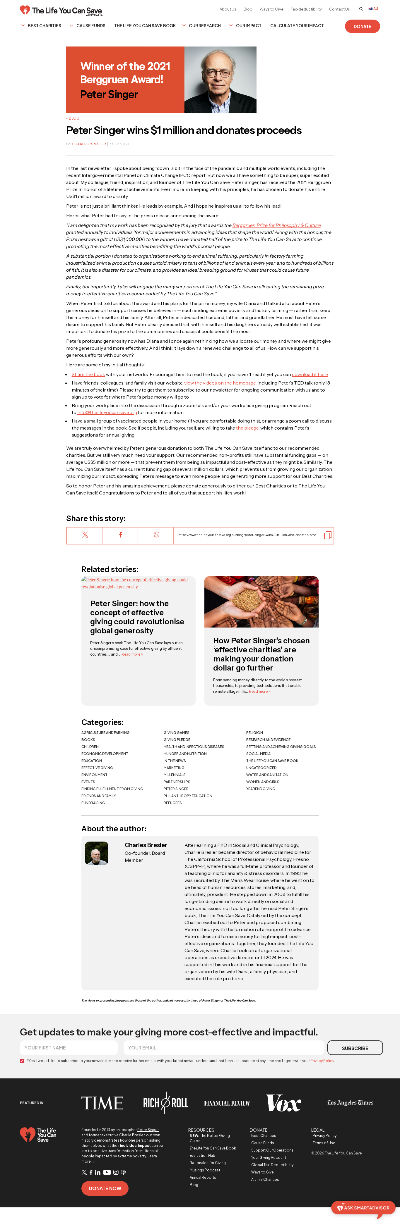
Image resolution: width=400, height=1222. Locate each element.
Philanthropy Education (188, 796)
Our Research (205, 25)
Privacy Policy (322, 1061)
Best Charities (44, 25)
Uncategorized (261, 768)
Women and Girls (262, 782)
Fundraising (93, 803)
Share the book (88, 374)
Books (88, 739)
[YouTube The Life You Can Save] (107, 1172)
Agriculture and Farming (105, 732)
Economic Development (104, 754)
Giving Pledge (177, 739)
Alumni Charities (265, 1179)
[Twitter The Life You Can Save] (84, 1172)
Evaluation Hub (202, 1155)
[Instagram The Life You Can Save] (115, 1172)
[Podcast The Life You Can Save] (123, 1172)
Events (88, 782)
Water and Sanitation (267, 775)
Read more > (132, 654)
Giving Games (176, 732)
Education (91, 761)
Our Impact (248, 25)
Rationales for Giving (208, 1163)
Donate (362, 26)
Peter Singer (176, 789)
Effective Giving (97, 768)
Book (213, 1148)
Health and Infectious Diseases (194, 746)
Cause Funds (90, 25)
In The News (175, 761)
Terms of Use (324, 1143)
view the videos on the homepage (220, 383)
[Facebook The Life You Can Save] (91, 1172)
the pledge (247, 428)
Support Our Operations (272, 1150)
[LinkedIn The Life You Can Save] (97, 1172)
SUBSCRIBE (355, 1048)
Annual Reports (203, 1177)
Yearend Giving (260, 789)
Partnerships (177, 782)
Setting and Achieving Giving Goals (281, 746)
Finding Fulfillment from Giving (112, 789)
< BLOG (72, 118)
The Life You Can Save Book (145, 25)
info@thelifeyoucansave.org (107, 412)
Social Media (258, 754)
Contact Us (339, 9)
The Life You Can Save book (272, 761)
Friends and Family (98, 796)
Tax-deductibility (306, 9)
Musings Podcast (205, 1170)
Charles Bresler (89, 144)
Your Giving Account (268, 1157)
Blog (248, 9)
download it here (310, 374)
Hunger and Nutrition (185, 754)
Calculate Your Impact (297, 25)
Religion (254, 732)
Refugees (173, 803)
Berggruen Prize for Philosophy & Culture (277, 225)
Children (90, 746)
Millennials (175, 775)
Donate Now (105, 1188)
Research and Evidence (268, 739)
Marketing (174, 768)
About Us (228, 9)
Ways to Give (271, 9)
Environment (94, 775)
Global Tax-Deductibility (272, 1165)
